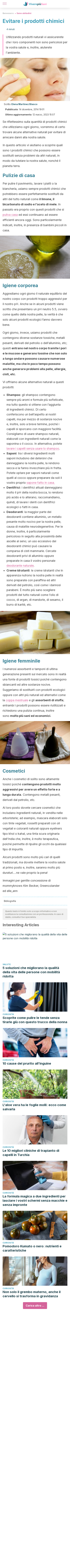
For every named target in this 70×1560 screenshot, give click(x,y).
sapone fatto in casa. (41, 482)
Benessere (8, 13)
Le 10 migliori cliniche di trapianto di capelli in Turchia (31, 1153)
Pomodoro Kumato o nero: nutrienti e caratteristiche (32, 1248)
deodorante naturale (20, 565)
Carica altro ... (35, 1305)
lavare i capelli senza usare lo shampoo (33, 448)
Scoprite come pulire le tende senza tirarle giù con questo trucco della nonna (35, 1020)
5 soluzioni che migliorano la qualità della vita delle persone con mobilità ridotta (31, 972)
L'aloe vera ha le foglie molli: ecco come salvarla (34, 1107)
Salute (7, 964)
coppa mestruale (17, 700)
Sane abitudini (24, 13)
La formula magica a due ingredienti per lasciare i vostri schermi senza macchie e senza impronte (35, 1200)
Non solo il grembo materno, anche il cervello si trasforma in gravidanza (32, 1294)
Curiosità (8, 1014)
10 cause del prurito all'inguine (27, 1063)
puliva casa (10, 214)
